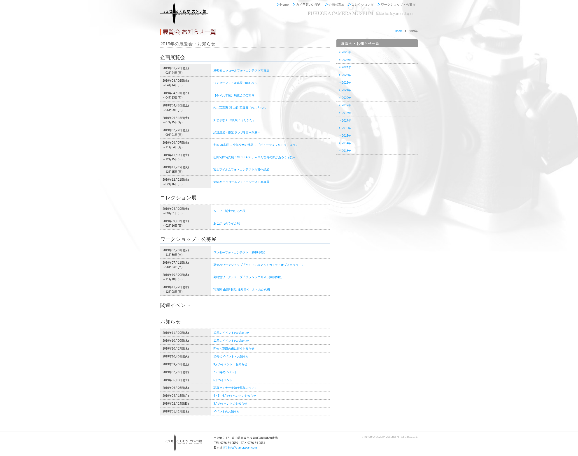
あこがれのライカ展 (226, 223)
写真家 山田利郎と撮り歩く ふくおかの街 (241, 289)
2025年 (346, 60)
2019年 (346, 105)
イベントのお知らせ (226, 411)
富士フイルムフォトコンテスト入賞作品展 (241, 169)
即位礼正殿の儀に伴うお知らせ (233, 348)
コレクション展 (363, 4)
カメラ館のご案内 (308, 4)
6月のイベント (223, 380)
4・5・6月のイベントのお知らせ (234, 395)
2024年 (346, 67)
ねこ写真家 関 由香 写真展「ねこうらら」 (241, 107)
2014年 (346, 143)
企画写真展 (336, 4)
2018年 (346, 113)
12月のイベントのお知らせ (231, 332)
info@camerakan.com (242, 447)
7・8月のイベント (225, 372)
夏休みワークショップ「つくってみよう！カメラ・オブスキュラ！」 (258, 265)
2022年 (346, 82)
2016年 (346, 128)
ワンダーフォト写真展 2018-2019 (235, 83)
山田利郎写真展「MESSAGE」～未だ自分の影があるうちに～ (254, 157)
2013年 (346, 150)
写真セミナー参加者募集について (235, 387)
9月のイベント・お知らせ (230, 364)
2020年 (346, 97)
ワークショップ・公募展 (398, 4)
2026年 (346, 52)
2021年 (346, 90)
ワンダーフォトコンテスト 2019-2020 (239, 252)
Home (284, 4)
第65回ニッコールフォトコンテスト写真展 (241, 70)
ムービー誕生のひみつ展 (229, 211)
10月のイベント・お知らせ (231, 356)
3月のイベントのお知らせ (230, 403)
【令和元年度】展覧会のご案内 (233, 95)
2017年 (346, 120)
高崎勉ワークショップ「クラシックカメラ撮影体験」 (248, 277)
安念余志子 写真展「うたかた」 (234, 120)
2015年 (346, 135)
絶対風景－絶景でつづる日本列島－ (236, 132)
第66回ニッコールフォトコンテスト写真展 (241, 182)
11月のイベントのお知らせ (231, 340)
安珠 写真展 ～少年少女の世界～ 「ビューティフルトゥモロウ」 (255, 145)
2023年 (346, 75)
